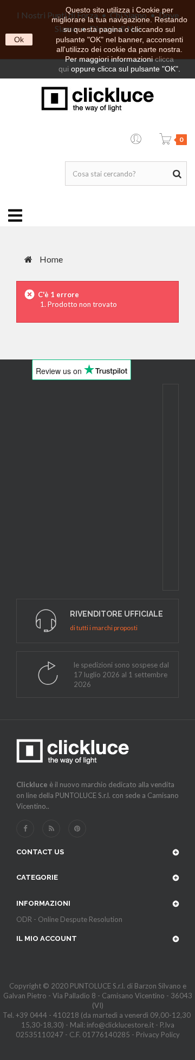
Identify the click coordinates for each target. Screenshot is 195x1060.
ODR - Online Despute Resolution (69, 919)
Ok (19, 39)
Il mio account (46, 938)
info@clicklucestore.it (120, 1024)
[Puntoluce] (97, 99)
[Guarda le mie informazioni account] (135, 136)
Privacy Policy (158, 1034)
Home (50, 259)
